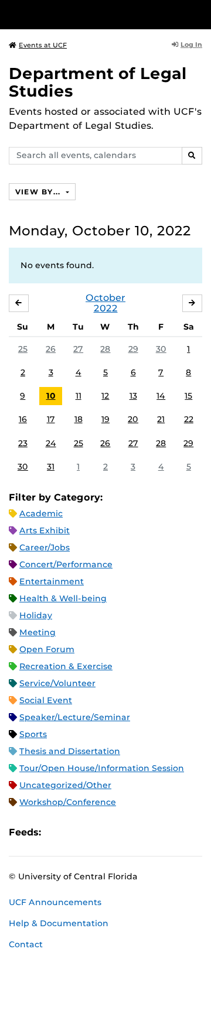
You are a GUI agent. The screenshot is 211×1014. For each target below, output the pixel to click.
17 (51, 419)
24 (51, 443)
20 (133, 419)
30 (161, 349)
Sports (33, 734)
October (105, 297)
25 (23, 349)
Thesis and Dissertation (69, 751)
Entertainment (51, 581)
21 (161, 419)
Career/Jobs (44, 547)
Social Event (45, 700)
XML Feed (116, 832)
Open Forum (46, 649)
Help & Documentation (58, 923)
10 (51, 395)
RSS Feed (96, 832)
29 (133, 349)
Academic (41, 513)
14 (160, 395)
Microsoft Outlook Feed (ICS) (76, 832)
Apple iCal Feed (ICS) (56, 832)
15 (188, 395)
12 (105, 395)
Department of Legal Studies (98, 82)
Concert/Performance (66, 564)
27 (78, 349)
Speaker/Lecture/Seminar (74, 717)
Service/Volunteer (57, 683)
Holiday (35, 615)
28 (105, 349)
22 (188, 419)
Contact (26, 944)
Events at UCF (43, 45)
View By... (39, 191)
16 (23, 419)
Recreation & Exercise (66, 666)
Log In (191, 44)
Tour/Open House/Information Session (101, 768)
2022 (106, 308)
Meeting (37, 632)
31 (51, 466)
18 (78, 419)
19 (105, 419)
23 (23, 443)
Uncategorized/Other (65, 785)
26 (51, 349)
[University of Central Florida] (89, 14)
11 (78, 395)
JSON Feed (136, 832)
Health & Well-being (63, 598)
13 (133, 395)
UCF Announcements (55, 902)
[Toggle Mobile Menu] (199, 14)
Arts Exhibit (44, 530)
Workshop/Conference (67, 802)
